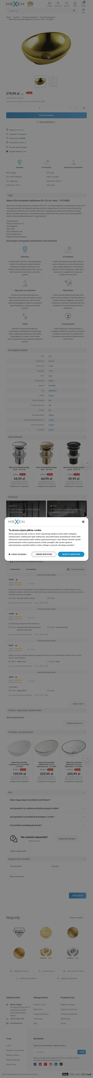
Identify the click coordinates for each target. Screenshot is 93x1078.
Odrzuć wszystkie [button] (44, 554)
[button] (18, 554)
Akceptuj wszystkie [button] (71, 554)
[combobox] (83, 522)
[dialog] (46, 539)
